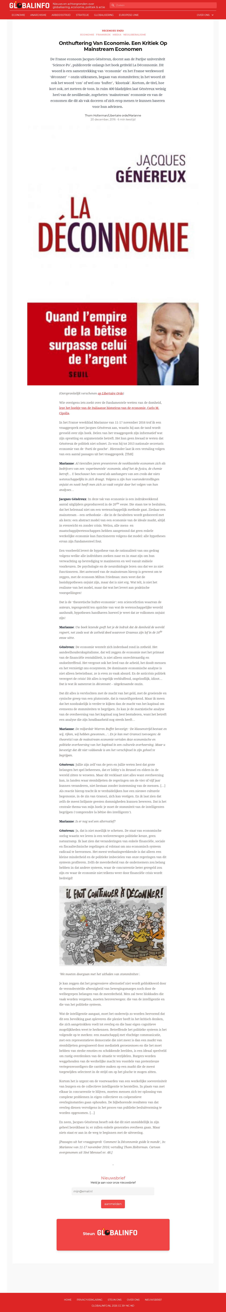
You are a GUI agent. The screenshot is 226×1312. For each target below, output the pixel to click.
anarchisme (38, 15)
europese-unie (129, 15)
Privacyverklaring (89, 1299)
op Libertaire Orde (110, 393)
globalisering (104, 15)
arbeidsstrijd (61, 15)
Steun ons (115, 1299)
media (117, 34)
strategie (82, 15)
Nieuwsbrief (153, 1299)
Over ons (133, 1299)
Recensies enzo (113, 30)
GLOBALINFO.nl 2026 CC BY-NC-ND (113, 1305)
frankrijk (103, 34)
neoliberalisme (134, 34)
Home (67, 1299)
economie (18, 15)
